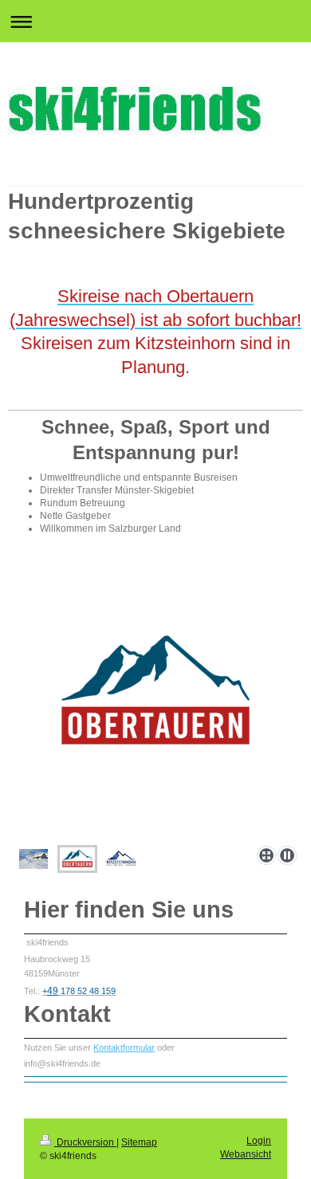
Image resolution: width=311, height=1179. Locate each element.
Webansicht (245, 1154)
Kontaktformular (124, 1047)
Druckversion (85, 1142)
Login (258, 1140)
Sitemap (139, 1142)
